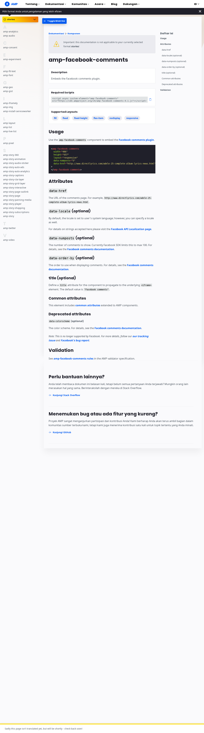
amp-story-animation (14, 159)
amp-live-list (9, 131)
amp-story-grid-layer (14, 183)
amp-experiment (12, 59)
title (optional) (168, 72)
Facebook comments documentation (90, 249)
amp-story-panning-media (17, 199)
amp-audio (9, 35)
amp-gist (8, 91)
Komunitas (79, 4)
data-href (166, 49)
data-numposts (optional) (174, 61)
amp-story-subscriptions (16, 212)
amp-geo (8, 87)
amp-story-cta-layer (13, 179)
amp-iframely (10, 103)
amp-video (9, 239)
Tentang (31, 4)
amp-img (8, 107)
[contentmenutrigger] (179, 34)
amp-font (8, 75)
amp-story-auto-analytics (16, 171)
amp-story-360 (11, 155)
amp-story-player (12, 203)
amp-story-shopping (14, 207)
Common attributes (171, 78)
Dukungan (130, 4)
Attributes (165, 44)
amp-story (8, 216)
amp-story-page (11, 195)
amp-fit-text (9, 71)
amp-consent (10, 47)
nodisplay (114, 118)
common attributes (87, 305)
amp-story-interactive (14, 187)
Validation (165, 90)
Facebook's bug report (75, 340)
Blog (114, 4)
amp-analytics (10, 31)
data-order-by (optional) (173, 67)
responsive (132, 118)
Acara (99, 4)
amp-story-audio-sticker (16, 163)
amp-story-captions (13, 175)
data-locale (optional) (172, 55)
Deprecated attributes (172, 84)
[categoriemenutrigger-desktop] (54, 21)
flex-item (98, 118)
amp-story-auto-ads (13, 167)
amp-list (7, 127)
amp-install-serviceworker (17, 111)
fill (55, 118)
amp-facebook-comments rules (73, 358)
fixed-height (80, 118)
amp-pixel (8, 143)
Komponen (74, 33)
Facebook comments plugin (136, 140)
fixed (65, 118)
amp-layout (9, 123)
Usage (163, 38)
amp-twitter (9, 228)
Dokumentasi (54, 4)
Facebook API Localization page (131, 229)
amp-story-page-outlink (15, 191)
